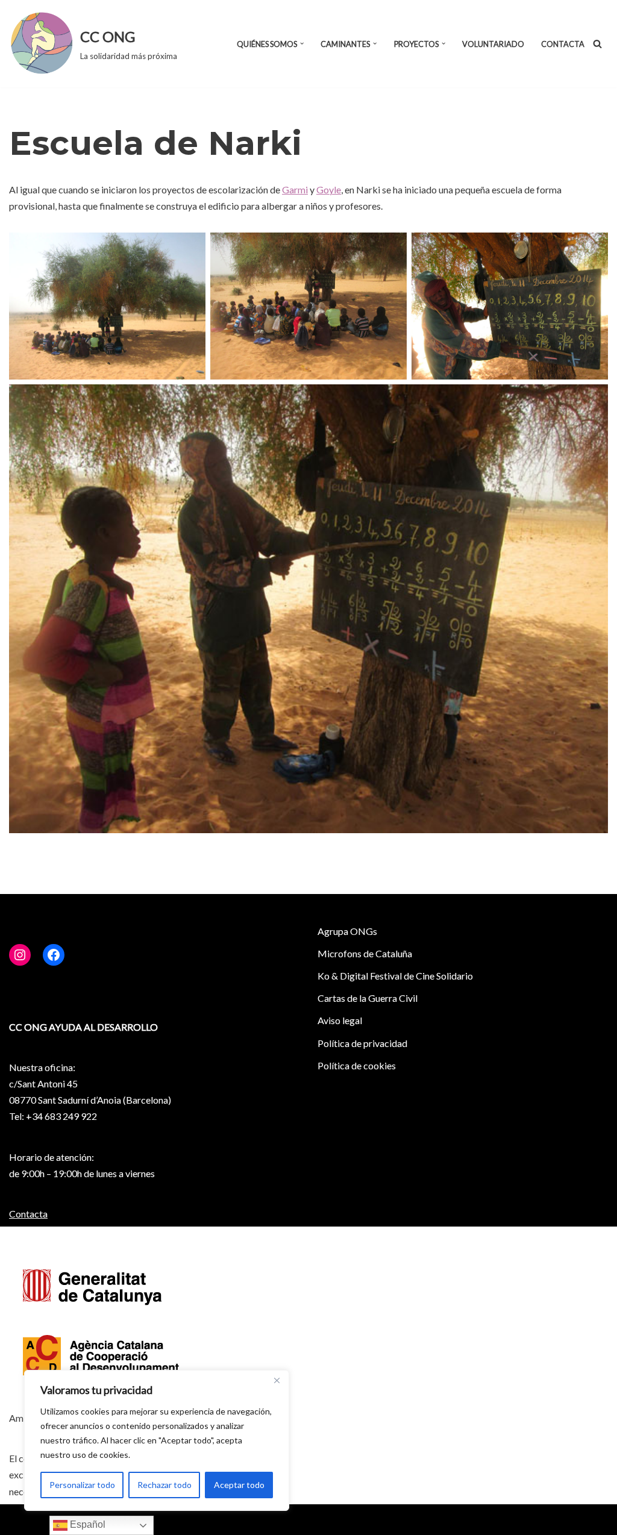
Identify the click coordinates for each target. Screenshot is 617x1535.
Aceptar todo (239, 1485)
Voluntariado (493, 44)
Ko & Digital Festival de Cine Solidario (395, 975)
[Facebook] (53, 955)
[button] (302, 43)
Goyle (328, 189)
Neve (20, 1519)
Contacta (562, 44)
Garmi (295, 189)
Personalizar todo (82, 1485)
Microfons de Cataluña (365, 953)
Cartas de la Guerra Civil (368, 998)
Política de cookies (357, 1065)
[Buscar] (597, 43)
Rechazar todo (164, 1485)
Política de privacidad (362, 1043)
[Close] (276, 1380)
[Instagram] (20, 955)
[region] (156, 1440)
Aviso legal (340, 1020)
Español (86, 1524)
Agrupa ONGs (347, 931)
